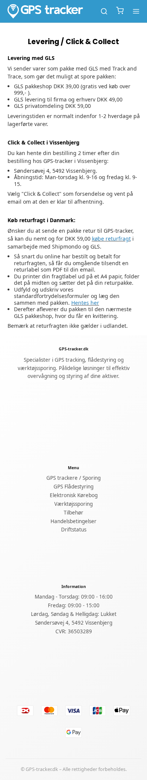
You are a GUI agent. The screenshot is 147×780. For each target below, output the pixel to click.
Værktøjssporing (73, 504)
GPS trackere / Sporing (73, 477)
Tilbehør (73, 512)
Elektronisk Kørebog (74, 495)
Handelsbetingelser (73, 521)
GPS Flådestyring (73, 486)
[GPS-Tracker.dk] (45, 11)
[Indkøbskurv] (120, 11)
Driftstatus (73, 529)
